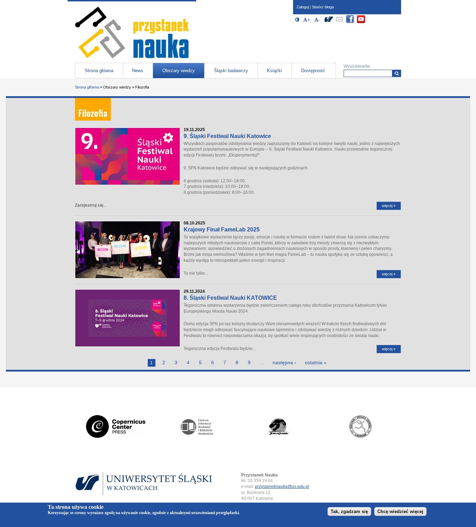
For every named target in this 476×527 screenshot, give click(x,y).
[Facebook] (350, 22)
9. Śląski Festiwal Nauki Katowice (227, 136)
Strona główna (99, 70)
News (137, 70)
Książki (274, 70)
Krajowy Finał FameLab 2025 (222, 229)
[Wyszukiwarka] (396, 73)
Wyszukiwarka (357, 66)
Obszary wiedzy (178, 70)
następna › (284, 362)
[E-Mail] (339, 22)
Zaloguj (303, 7)
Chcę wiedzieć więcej (400, 511)
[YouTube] (361, 22)
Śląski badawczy (231, 70)
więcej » (389, 206)
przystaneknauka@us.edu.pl (282, 486)
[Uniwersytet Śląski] (328, 22)
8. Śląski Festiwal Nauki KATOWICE (230, 298)
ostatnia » (316, 362)
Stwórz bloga (323, 7)
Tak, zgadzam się (349, 511)
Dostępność (313, 70)
